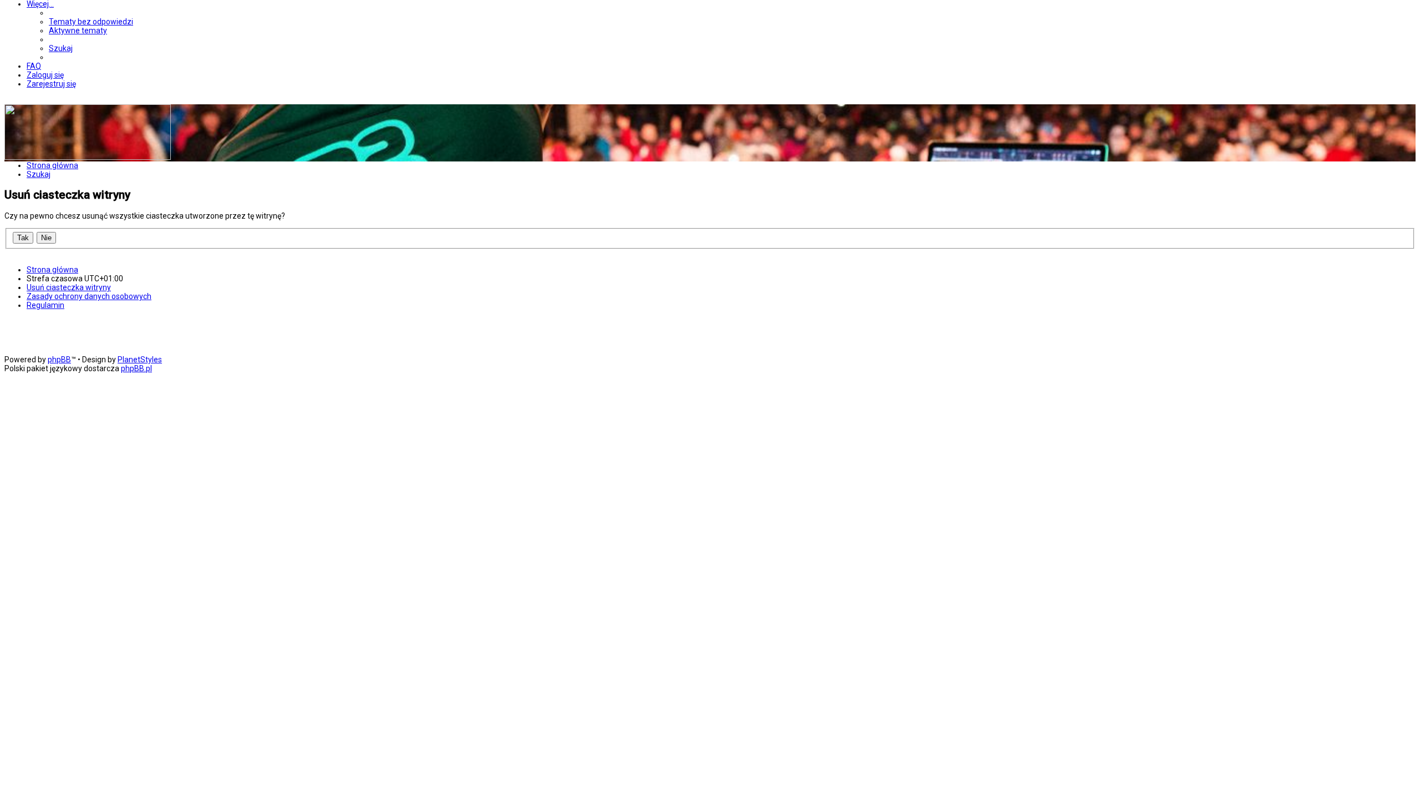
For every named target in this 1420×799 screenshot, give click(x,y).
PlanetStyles (140, 359)
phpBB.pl (136, 368)
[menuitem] (91, 21)
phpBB (59, 359)
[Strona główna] (87, 157)
